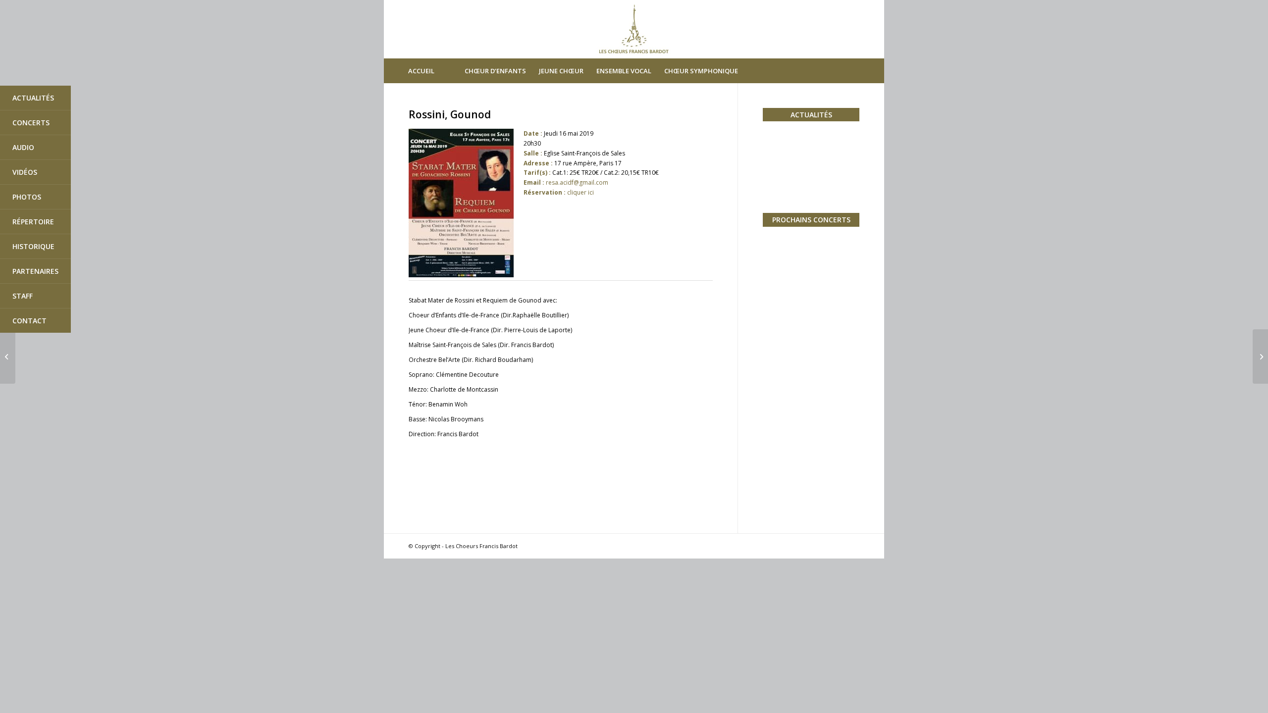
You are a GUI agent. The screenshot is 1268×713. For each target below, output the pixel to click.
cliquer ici (580, 192)
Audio (23, 147)
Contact (29, 320)
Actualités (33, 97)
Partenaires (35, 271)
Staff (22, 296)
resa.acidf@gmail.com (577, 182)
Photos (26, 197)
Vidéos (24, 172)
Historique (33, 246)
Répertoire (33, 221)
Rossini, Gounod (450, 114)
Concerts (31, 122)
